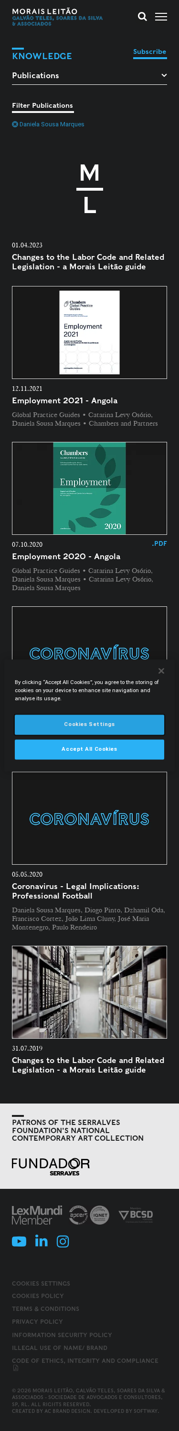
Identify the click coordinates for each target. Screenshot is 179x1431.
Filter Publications (42, 105)
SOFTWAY (146, 1411)
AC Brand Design (67, 1411)
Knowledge (42, 56)
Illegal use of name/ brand (59, 1347)
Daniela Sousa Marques (52, 124)
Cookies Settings (41, 1283)
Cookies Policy (38, 1295)
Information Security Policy (62, 1335)
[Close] (161, 670)
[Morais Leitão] (57, 17)
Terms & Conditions (45, 1308)
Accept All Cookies (89, 749)
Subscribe (149, 51)
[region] (89, 715)
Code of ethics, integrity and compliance (85, 1360)
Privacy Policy (37, 1321)
